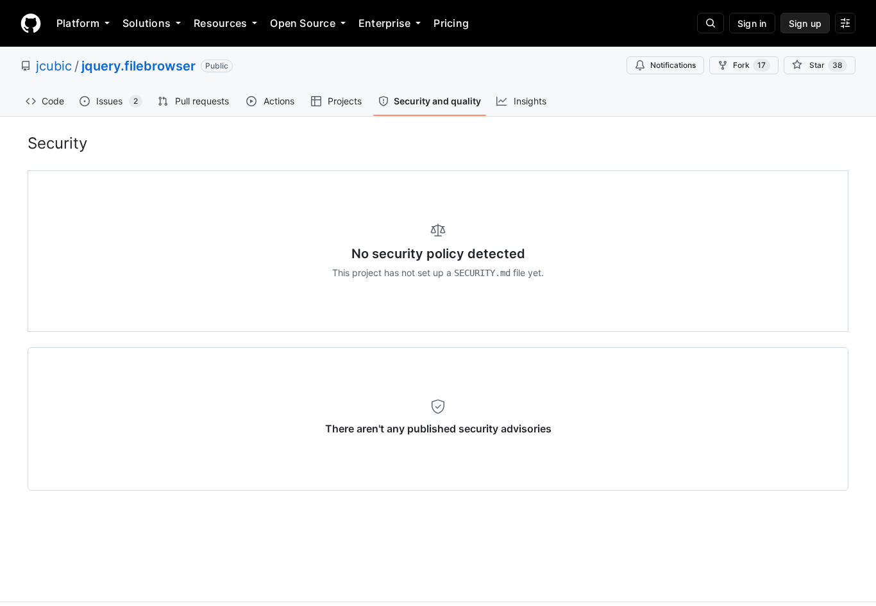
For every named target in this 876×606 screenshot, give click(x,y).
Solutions (146, 23)
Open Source (302, 23)
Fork (749, 65)
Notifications (673, 65)
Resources (220, 23)
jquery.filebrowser (138, 66)
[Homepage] (31, 23)
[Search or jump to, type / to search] (710, 23)
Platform (77, 23)
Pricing (451, 23)
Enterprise (384, 23)
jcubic (54, 66)
